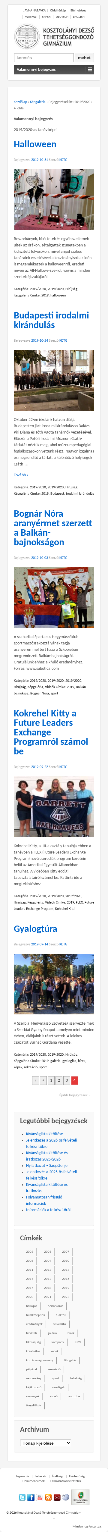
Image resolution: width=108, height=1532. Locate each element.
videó (54, 1396)
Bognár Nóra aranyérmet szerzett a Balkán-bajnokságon (53, 528)
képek (18, 1067)
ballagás (31, 1306)
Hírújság (71, 289)
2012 (47, 1270)
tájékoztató (33, 1387)
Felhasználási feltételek (65, 1481)
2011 (29, 1270)
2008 (29, 1261)
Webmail (31, 17)
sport (54, 693)
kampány (58, 1342)
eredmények (34, 1324)
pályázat (31, 1369)
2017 (29, 1288)
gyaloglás (69, 1061)
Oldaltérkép (58, 10)
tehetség (76, 1378)
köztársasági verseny (39, 1360)
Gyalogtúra (35, 929)
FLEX (79, 902)
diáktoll (61, 1315)
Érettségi (57, 1476)
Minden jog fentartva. (87, 1526)
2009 (47, 1261)
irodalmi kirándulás (80, 494)
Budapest (57, 494)
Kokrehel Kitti (64, 909)
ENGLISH (79, 17)
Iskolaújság (33, 1342)
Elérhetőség (78, 10)
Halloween (35, 145)
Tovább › (21, 475)
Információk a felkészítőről (48, 1210)
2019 (45, 295)
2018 (47, 1288)
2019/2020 (38, 289)
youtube (74, 1396)
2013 (65, 1270)
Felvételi (40, 1476)
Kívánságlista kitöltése (44, 1134)
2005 (29, 1252)
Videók (50, 687)
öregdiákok (33, 1405)
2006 (47, 1252)
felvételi (31, 1333)
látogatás (70, 1360)
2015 (47, 1279)
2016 (65, 1279)
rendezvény (33, 1378)
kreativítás (33, 1351)
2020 (29, 1297)
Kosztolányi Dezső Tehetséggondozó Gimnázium (49, 1513)
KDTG (63, 160)
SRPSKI (46, 17)
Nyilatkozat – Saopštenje (47, 1166)
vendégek (58, 1387)
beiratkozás (55, 1306)
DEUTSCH (62, 17)
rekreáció (31, 1067)
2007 (65, 1252)
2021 (47, 1297)
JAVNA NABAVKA (34, 10)
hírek (81, 1061)
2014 (29, 1279)
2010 (65, 1261)
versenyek (32, 1396)
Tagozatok (22, 1476)
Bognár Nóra (39, 693)
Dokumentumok (33, 1481)
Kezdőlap (20, 102)
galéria (55, 1061)
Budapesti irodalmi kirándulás (51, 321)
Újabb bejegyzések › (74, 1095)
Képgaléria (38, 102)
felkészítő (59, 1324)
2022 (65, 1297)
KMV (78, 1342)
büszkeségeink (35, 1315)
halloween (58, 295)
